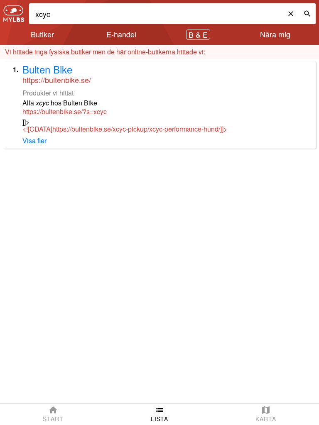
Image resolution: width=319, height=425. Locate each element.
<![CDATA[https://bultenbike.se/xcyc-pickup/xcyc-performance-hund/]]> (124, 129)
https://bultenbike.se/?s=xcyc (64, 111)
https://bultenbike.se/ (56, 79)
